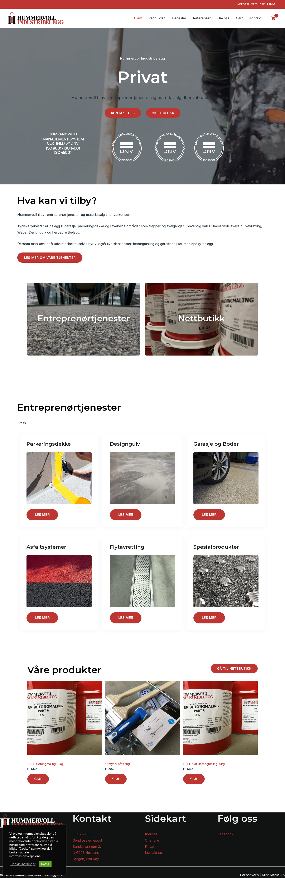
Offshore (258, 4)
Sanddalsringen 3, (87, 846)
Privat (271, 4)
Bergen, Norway (86, 859)
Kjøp (38, 779)
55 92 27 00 (82, 834)
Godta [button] (45, 864)
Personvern (249, 875)
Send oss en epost (87, 840)
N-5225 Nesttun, (86, 853)
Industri (243, 4)
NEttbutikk (163, 113)
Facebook (225, 834)
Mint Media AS (273, 875)
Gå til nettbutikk (234, 668)
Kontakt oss (123, 113)
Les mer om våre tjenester (50, 258)
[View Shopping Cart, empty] (273, 18)
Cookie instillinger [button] (22, 864)
